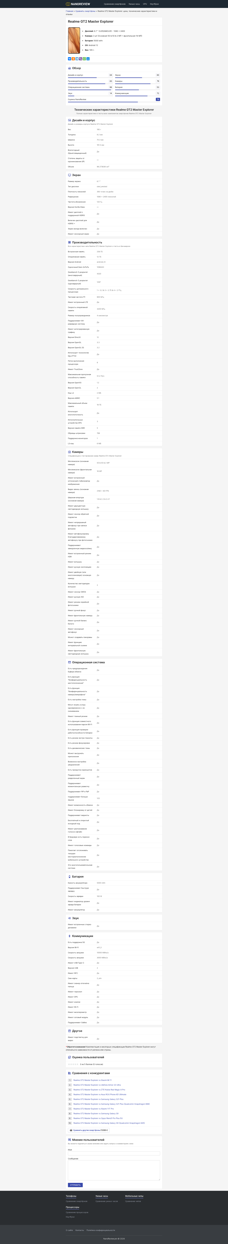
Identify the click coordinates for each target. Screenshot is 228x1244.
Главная (69, 11)
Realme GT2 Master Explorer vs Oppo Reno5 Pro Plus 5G (98, 1118)
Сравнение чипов (133, 1201)
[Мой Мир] (88, 58)
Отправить (75, 1185)
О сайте (69, 1230)
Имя (70, 1150)
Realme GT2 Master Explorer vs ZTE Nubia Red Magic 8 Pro (99, 1089)
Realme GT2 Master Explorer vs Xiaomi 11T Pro (93, 1109)
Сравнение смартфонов (114, 4)
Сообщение (73, 1158)
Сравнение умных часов (107, 1201)
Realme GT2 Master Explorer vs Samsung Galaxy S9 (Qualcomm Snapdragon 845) (109, 1123)
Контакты (79, 1230)
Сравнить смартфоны (85, 11)
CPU (145, 4)
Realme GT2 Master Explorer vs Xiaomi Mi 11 (92, 1080)
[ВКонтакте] (69, 58)
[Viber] (80, 58)
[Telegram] (77, 58)
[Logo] (79, 4)
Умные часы (134, 4)
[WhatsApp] (84, 58)
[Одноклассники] (73, 58)
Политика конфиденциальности (101, 1230)
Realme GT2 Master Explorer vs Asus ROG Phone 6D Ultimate (99, 1094)
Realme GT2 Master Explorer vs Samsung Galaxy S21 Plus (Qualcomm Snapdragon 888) (111, 1104)
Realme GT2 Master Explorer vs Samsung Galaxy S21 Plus (98, 1099)
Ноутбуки (154, 4)
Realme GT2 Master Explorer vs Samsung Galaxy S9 (95, 1113)
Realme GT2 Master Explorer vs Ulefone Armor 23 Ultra (97, 1085)
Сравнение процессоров (77, 1212)
